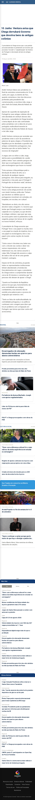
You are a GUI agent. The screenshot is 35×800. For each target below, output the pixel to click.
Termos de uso (10, 787)
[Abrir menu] (2, 2)
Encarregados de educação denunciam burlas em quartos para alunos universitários (17, 353)
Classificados (9, 784)
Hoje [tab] (7, 586)
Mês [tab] (28, 586)
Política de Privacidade (22, 787)
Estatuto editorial (19, 781)
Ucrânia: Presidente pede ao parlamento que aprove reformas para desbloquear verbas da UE (16, 709)
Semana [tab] (17, 586)
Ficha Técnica (26, 784)
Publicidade (28, 781)
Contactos (17, 784)
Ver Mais (33, 325)
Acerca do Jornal (8, 781)
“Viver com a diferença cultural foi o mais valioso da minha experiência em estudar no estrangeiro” (17, 449)
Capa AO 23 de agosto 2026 (11, 618)
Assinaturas (17, 790)
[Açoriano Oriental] (17, 777)
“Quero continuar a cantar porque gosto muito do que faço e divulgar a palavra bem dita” (17, 538)
